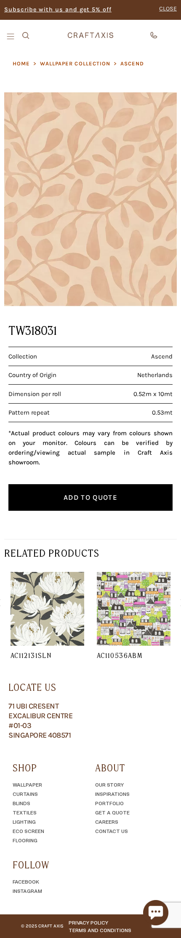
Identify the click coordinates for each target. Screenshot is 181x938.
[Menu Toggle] (11, 35)
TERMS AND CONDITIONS (100, 930)
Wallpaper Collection (75, 63)
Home (21, 63)
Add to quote (90, 497)
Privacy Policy (88, 922)
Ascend (132, 63)
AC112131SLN (31, 655)
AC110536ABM (119, 655)
